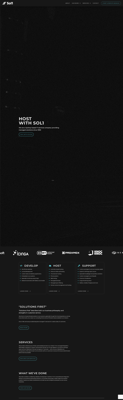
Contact (96, 3)
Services (86, 3)
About (67, 3)
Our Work (75, 3)
